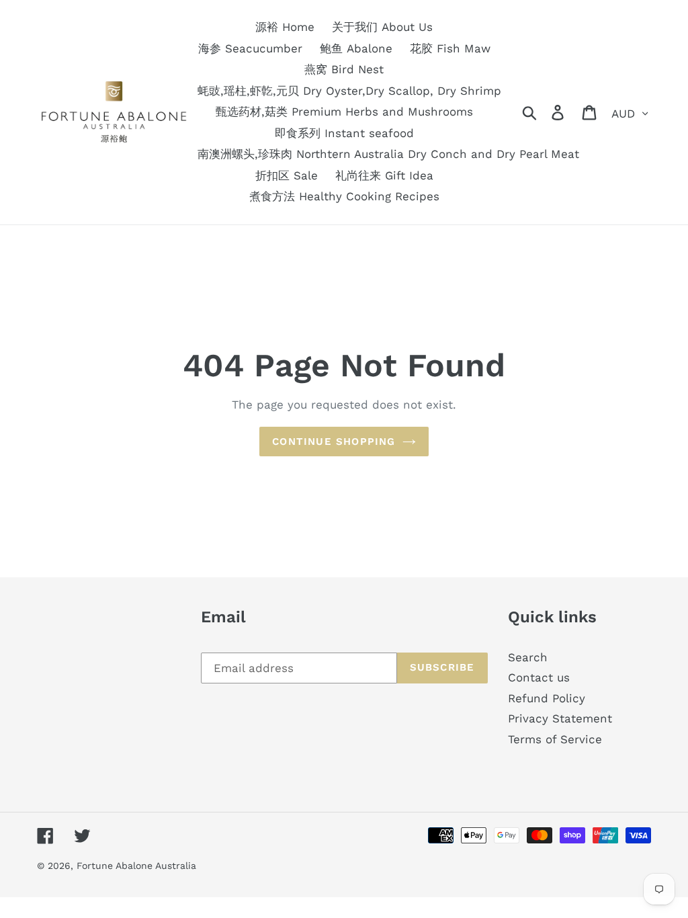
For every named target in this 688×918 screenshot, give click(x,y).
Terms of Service (555, 739)
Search (528, 657)
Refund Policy (546, 698)
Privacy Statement (560, 718)
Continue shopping (333, 441)
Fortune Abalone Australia (136, 865)
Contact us (539, 677)
